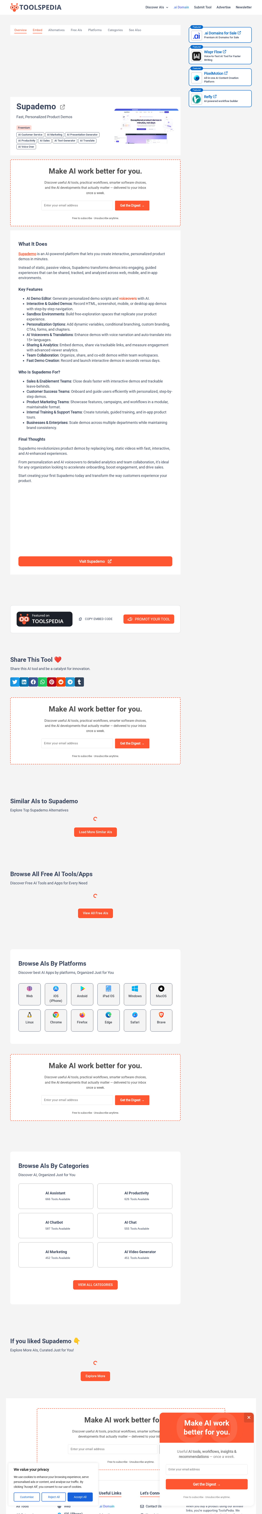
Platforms (95, 30)
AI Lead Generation (38, 997)
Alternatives (56, 30)
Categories (115, 30)
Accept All (80, 1497)
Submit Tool (202, 7)
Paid (56, 840)
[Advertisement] (95, 66)
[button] (96, 619)
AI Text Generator (64, 140)
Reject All (54, 1497)
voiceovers (128, 298)
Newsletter (244, 7)
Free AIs (76, 30)
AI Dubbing (79, 996)
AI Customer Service (30, 134)
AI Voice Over (26, 146)
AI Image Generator (84, 859)
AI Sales (45, 140)
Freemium (24, 127)
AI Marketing (54, 134)
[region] (53, 1484)
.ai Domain (181, 7)
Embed (37, 30)
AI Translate (87, 140)
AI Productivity (26, 140)
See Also (135, 30)
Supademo (27, 254)
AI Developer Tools (142, 996)
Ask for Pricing (166, 840)
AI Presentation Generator (82, 134)
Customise (27, 1497)
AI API (19, 997)
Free (56, 977)
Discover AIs (155, 7)
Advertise (224, 7)
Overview (20, 30)
